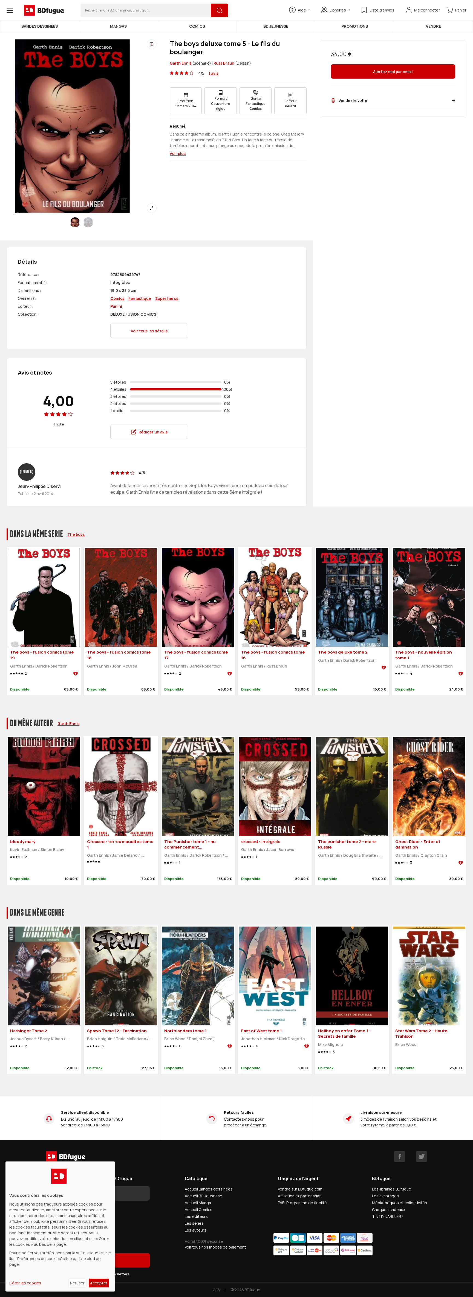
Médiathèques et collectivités (399, 1202)
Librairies (338, 10)
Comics (197, 26)
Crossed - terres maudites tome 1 (120, 844)
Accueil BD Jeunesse (203, 1195)
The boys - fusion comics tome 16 (273, 655)
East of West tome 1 (261, 1031)
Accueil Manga (198, 1202)
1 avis (213, 73)
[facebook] (399, 1156)
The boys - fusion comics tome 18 (119, 655)
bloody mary (22, 841)
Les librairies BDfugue (391, 1189)
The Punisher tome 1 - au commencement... (190, 844)
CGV (216, 1289)
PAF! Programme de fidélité (302, 1202)
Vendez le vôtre (353, 100)
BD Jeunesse (275, 26)
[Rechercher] (219, 10)
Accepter (98, 1283)
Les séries (194, 1223)
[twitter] (421, 1156)
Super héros (166, 298)
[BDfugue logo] (44, 10)
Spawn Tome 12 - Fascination (117, 1031)
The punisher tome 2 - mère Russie (347, 844)
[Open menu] (10, 10)
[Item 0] (75, 222)
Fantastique (139, 298)
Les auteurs (195, 1230)
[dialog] (60, 1226)
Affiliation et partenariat (299, 1195)
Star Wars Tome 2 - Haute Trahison (421, 1033)
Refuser (77, 1283)
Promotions (354, 26)
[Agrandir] (152, 208)
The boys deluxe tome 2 (343, 652)
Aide (302, 10)
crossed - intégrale (261, 841)
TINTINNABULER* (387, 1216)
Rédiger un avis (153, 432)
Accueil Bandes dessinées (209, 1189)
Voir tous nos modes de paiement (215, 1247)
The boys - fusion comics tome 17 (196, 655)
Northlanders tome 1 (185, 1031)
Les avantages (385, 1195)
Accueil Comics (198, 1209)
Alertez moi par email (393, 71)
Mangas (118, 26)
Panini (116, 306)
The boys (76, 534)
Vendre (433, 26)
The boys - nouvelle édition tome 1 (423, 655)
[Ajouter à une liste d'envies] (152, 44)
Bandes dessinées (39, 26)
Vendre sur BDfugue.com (300, 1189)
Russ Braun (224, 63)
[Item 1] (88, 222)
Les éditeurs (196, 1216)
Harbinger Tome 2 (28, 1031)
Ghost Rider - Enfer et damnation (417, 844)
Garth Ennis (181, 63)
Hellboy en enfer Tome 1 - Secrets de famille (344, 1033)
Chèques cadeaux (388, 1209)
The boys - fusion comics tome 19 (42, 655)
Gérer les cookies (25, 1283)
